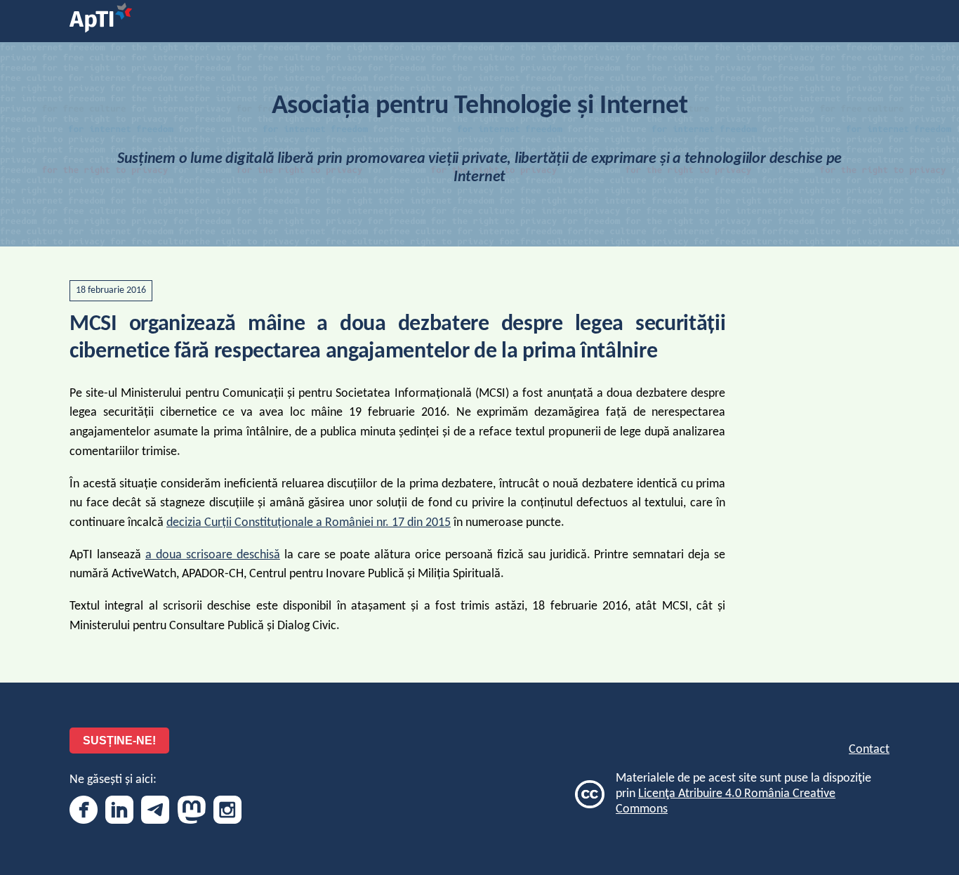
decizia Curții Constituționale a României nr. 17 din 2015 (308, 522)
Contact (869, 749)
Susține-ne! (119, 740)
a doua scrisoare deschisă (212, 555)
